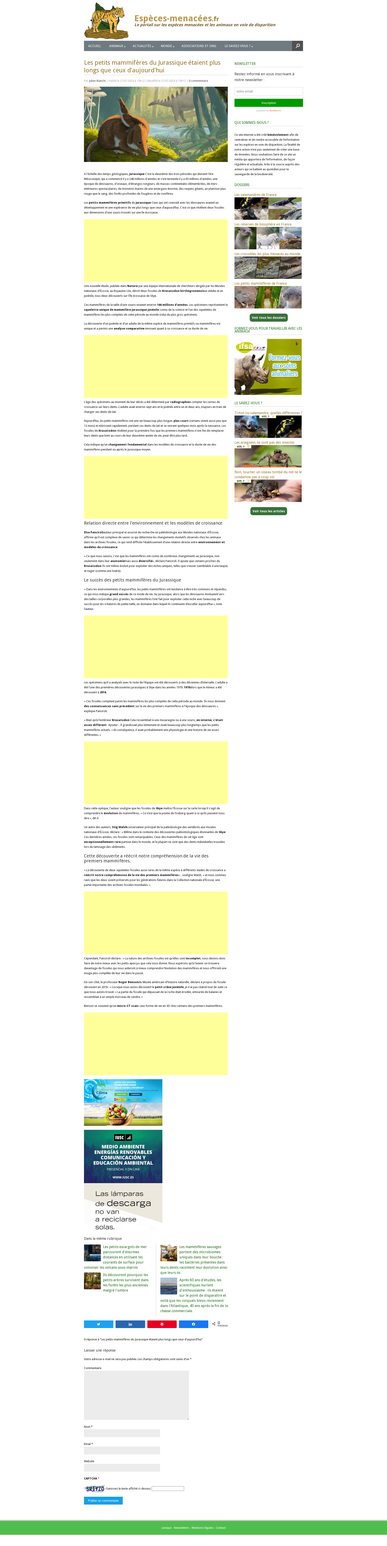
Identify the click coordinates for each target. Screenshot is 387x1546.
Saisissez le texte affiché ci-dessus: (128, 1488)
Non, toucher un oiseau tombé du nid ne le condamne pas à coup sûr (268, 474)
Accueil (94, 46)
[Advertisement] (156, 250)
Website (89, 1461)
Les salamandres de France (255, 195)
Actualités (142, 46)
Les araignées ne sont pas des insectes (264, 442)
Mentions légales (202, 1527)
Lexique (166, 1527)
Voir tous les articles (269, 511)
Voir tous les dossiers (269, 317)
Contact (221, 1527)
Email (87, 1444)
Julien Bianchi (97, 80)
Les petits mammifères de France (260, 283)
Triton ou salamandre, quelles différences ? (268, 413)
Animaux (116, 46)
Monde (166, 46)
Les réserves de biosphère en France (263, 224)
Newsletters (181, 1527)
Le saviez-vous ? (238, 46)
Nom (87, 1426)
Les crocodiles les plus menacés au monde (267, 254)
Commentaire (92, 1368)
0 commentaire (198, 80)
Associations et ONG (199, 46)
